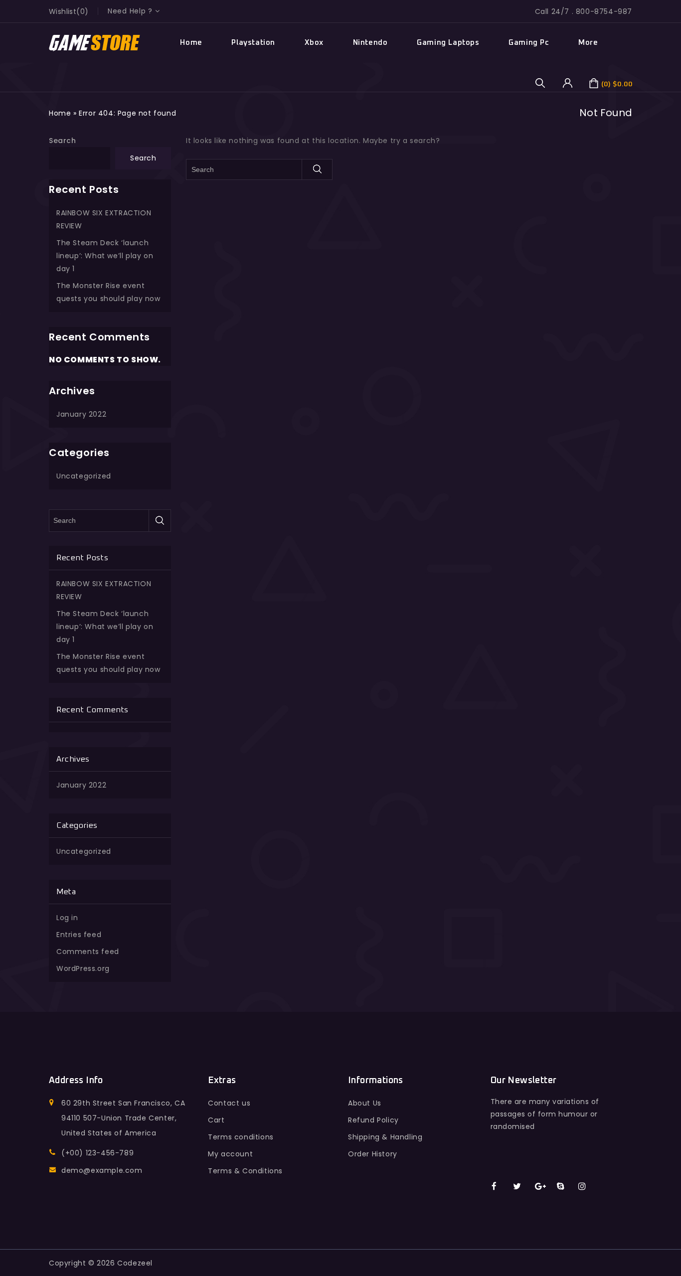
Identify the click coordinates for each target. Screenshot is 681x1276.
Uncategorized (83, 476)
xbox (314, 42)
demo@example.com (102, 1170)
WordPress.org (83, 968)
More (588, 42)
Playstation (253, 42)
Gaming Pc (529, 42)
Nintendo (370, 42)
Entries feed (78, 935)
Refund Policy (373, 1120)
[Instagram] (587, 1186)
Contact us (229, 1103)
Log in (67, 918)
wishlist (62, 11)
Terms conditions (241, 1137)
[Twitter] (521, 1186)
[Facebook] (500, 1186)
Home (191, 42)
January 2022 (81, 414)
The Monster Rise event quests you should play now (108, 292)
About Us (364, 1103)
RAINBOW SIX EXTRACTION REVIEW (103, 219)
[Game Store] (95, 43)
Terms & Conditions (245, 1171)
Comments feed (87, 952)
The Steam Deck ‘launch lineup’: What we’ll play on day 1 (104, 256)
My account (230, 1154)
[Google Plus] (543, 1186)
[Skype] (565, 1186)
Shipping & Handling (385, 1137)
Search (62, 141)
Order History (372, 1154)
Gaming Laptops (448, 42)
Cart (216, 1120)
